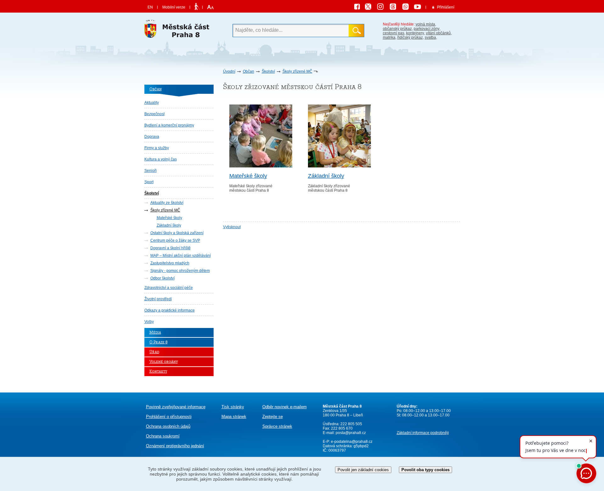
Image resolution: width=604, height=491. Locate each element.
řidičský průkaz (410, 37)
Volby (149, 321)
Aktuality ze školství (166, 202)
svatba (430, 37)
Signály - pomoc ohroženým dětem (180, 270)
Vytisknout (232, 227)
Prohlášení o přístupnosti (169, 416)
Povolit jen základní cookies (363, 469)
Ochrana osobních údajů (168, 426)
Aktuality (151, 102)
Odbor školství (162, 278)
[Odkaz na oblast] (260, 166)
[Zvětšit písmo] (209, 7)
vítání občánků (438, 33)
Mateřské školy (169, 218)
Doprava (151, 136)
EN (150, 7)
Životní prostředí (158, 299)
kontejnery (415, 33)
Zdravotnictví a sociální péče (168, 287)
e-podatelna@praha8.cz (351, 441)
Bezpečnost (154, 114)
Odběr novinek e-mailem (284, 406)
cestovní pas (393, 33)
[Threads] (395, 8)
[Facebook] (358, 8)
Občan (248, 71)
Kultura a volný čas (160, 159)
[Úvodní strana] (179, 30)
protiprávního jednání (175, 445)
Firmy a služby (156, 148)
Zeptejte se (272, 416)
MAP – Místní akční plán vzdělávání (180, 255)
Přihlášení (445, 7)
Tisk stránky (232, 406)
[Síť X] (370, 8)
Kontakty (158, 372)
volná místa (425, 24)
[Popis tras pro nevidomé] (197, 7)
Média (155, 332)
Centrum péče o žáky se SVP (175, 240)
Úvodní (229, 71)
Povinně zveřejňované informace (175, 406)
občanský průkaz (397, 28)
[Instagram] (382, 8)
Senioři (150, 170)
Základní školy (169, 225)
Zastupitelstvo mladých (169, 263)
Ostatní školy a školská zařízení (177, 233)
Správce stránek (277, 426)
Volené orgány (163, 362)
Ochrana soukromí (163, 436)
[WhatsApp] (407, 8)
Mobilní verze (173, 7)
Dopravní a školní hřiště (170, 248)
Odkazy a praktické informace (169, 310)
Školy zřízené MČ (297, 71)
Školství (268, 71)
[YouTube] (418, 8)
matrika (389, 37)
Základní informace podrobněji (423, 433)
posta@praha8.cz (351, 433)
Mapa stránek (233, 416)
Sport (149, 182)
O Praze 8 (158, 342)
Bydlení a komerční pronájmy (169, 125)
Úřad (154, 352)
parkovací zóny (426, 28)
